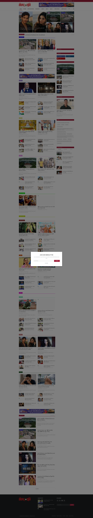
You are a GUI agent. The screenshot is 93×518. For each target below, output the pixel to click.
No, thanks (46, 263)
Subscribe (57, 260)
